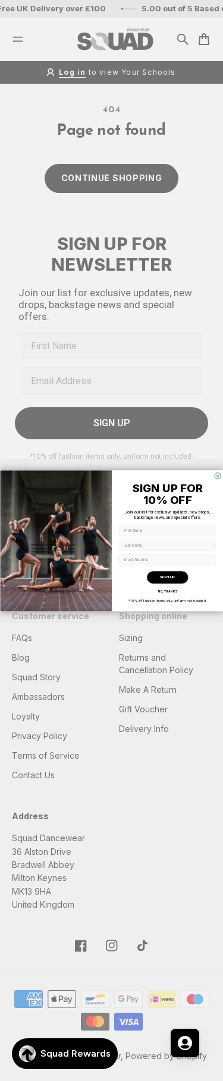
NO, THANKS (167, 591)
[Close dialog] (217, 475)
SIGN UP (167, 577)
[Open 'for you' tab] (185, 1043)
